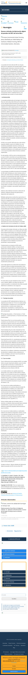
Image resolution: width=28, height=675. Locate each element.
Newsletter (23, 645)
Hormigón (7, 27)
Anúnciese (5, 643)
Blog (14, 647)
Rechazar (14, 668)
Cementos (8, 578)
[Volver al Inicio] (11, 2)
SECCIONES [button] (5, 10)
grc (16, 59)
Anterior (10, 531)
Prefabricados (8, 575)
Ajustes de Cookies (19, 654)
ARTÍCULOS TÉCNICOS (9, 554)
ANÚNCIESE (7, 557)
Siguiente (17, 531)
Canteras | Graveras (10, 581)
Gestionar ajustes (14, 671)
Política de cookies (8, 654)
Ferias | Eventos (11, 643)
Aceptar (14, 666)
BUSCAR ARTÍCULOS (15, 539)
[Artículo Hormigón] (3, 470)
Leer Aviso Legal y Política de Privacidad (10, 609)
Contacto (7, 652)
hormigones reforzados (11, 59)
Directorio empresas (21, 643)
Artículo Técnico (20, 59)
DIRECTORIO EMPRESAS (10, 550)
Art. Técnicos (16, 645)
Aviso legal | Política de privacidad (17, 652)
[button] (26, 2)
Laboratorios (8, 585)
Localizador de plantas (7, 645)
